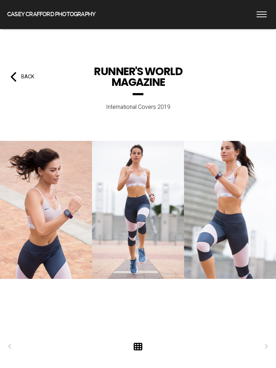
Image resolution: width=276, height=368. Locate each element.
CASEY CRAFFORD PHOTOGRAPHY (51, 14)
